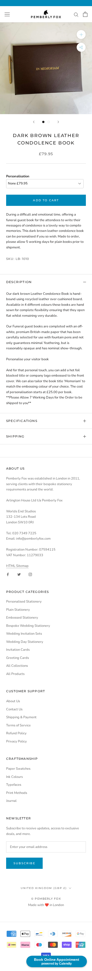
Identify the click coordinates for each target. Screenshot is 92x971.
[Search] (76, 14)
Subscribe (24, 863)
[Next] (58, 122)
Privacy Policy (16, 741)
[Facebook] (7, 574)
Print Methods (16, 793)
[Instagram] (30, 574)
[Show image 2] (49, 122)
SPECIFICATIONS (21, 421)
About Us (13, 701)
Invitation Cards (18, 649)
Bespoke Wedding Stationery (28, 625)
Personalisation (17, 176)
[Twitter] (19, 574)
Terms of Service (18, 725)
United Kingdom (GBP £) (44, 888)
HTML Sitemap (17, 566)
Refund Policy (16, 733)
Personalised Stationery (24, 601)
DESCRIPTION (19, 282)
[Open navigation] (7, 14)
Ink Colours (14, 777)
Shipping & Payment (21, 717)
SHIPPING (15, 436)
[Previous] (33, 122)
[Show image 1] (43, 122)
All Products (15, 674)
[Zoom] (81, 34)
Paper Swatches (18, 768)
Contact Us (14, 709)
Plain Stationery (18, 609)
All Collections (17, 665)
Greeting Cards (17, 658)
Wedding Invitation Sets (24, 633)
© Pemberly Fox (46, 898)
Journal (11, 801)
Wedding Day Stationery (24, 642)
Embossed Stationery (22, 617)
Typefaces (13, 784)
